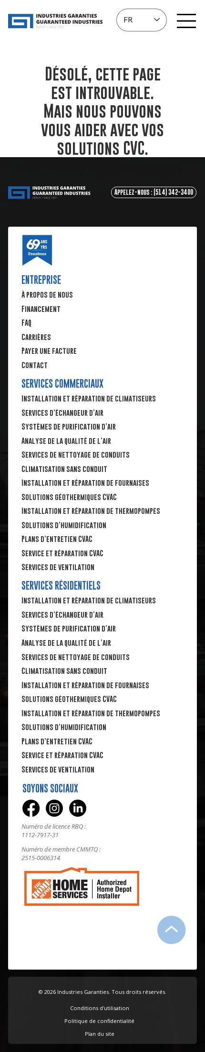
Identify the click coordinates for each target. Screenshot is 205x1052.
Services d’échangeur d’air (62, 614)
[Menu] (186, 20)
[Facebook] (31, 808)
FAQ (26, 322)
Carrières (36, 336)
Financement (41, 308)
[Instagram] (54, 808)
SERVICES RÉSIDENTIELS (61, 585)
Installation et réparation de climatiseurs (88, 600)
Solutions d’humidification (63, 726)
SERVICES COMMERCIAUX (62, 383)
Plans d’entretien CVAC (56, 741)
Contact (34, 365)
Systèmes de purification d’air (68, 628)
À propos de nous (47, 294)
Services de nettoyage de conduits (75, 656)
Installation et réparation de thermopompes (90, 713)
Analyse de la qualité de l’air (66, 642)
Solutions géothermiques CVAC (69, 698)
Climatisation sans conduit (64, 670)
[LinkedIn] (77, 808)
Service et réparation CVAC (62, 755)
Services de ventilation (57, 769)
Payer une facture (49, 350)
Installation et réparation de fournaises (85, 685)
